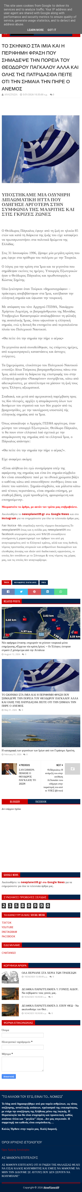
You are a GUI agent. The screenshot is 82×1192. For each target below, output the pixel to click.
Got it (51, 29)
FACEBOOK (8, 936)
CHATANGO (9, 952)
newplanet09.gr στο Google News (43, 882)
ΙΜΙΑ (43, 582)
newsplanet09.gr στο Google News (45, 514)
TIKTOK (6, 922)
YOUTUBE (7, 927)
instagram (9, 518)
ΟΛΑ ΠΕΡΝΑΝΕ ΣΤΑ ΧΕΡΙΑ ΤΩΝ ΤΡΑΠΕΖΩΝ (49, 972)
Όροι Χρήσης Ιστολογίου (15, 1149)
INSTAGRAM (9, 931)
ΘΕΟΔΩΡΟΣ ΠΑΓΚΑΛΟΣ (25, 582)
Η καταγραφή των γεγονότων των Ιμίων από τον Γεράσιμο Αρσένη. (38, 750)
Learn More (35, 29)
